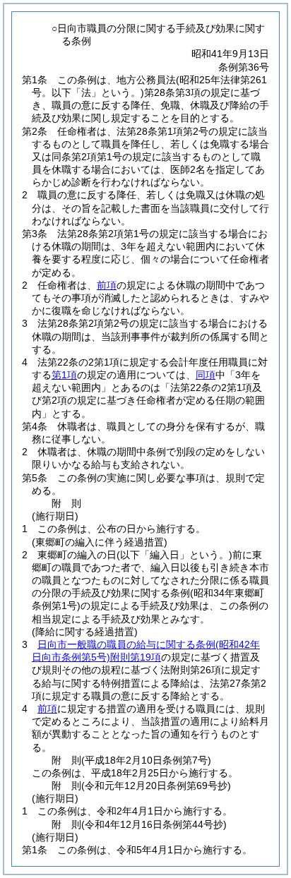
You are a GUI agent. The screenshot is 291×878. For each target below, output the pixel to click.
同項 (205, 374)
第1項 (64, 374)
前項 (107, 285)
